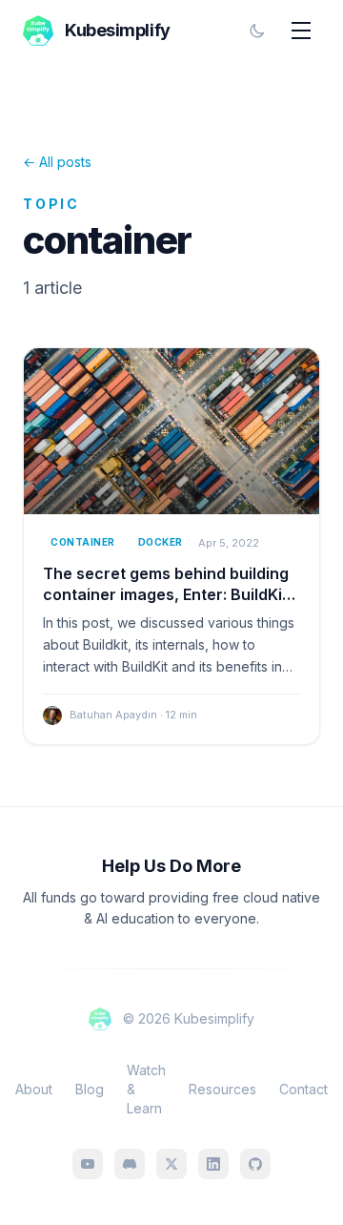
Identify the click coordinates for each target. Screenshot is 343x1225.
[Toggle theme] (257, 30)
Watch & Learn (146, 1089)
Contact (303, 1089)
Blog (89, 1089)
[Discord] (129, 1164)
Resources (222, 1089)
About (33, 1089)
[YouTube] (87, 1164)
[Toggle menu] (301, 30)
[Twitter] (171, 1164)
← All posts (57, 162)
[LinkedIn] (213, 1164)
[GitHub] (255, 1164)
